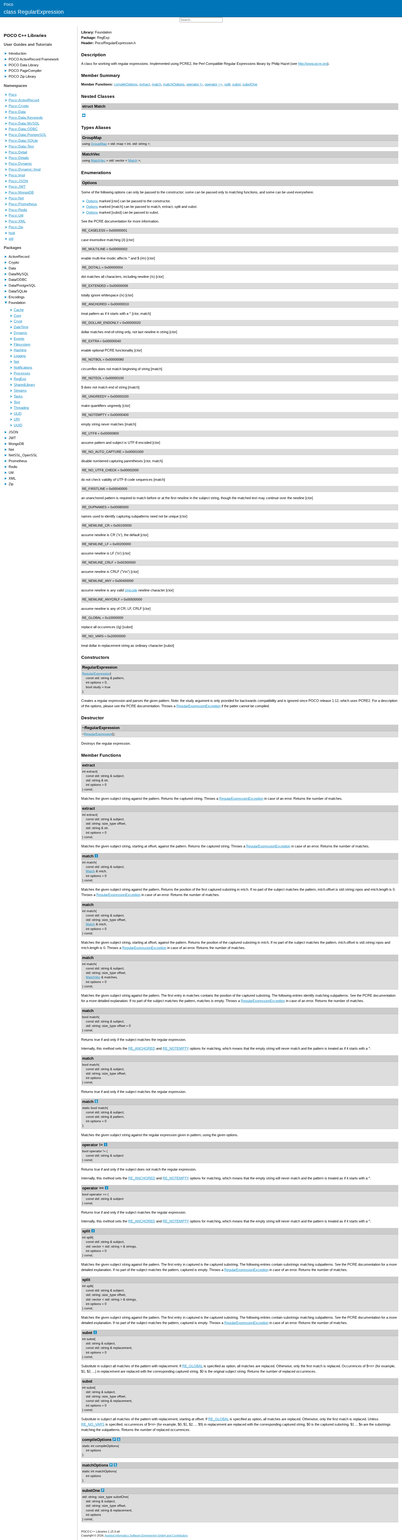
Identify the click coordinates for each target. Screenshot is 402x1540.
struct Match (93, 106)
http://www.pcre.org (312, 64)
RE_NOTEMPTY (176, 1048)
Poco (8, 4)
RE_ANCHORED (141, 1048)
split (227, 84)
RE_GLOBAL (192, 1366)
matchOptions (173, 84)
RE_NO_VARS (92, 1424)
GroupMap (99, 144)
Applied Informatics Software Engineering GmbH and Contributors (146, 1535)
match (156, 84)
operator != (194, 84)
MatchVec (98, 160)
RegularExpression (96, 673)
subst (236, 84)
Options (92, 201)
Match (132, 160)
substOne (249, 84)
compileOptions (125, 84)
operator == (213, 84)
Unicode (131, 590)
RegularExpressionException (198, 706)
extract (144, 84)
